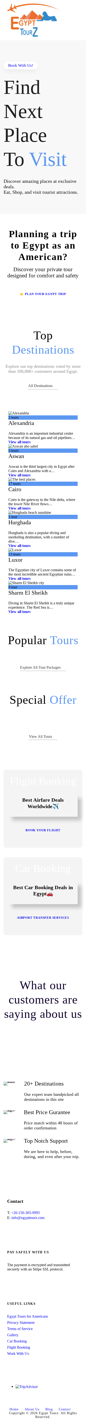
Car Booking (17, 1341)
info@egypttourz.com (27, 1218)
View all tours (19, 442)
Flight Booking (18, 1347)
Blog (49, 1409)
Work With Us (18, 1354)
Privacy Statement (20, 1323)
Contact (65, 1409)
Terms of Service (20, 1329)
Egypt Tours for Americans (27, 1316)
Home (14, 1409)
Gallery (12, 1335)
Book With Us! (20, 65)
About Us (32, 1409)
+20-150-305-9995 (25, 1213)
